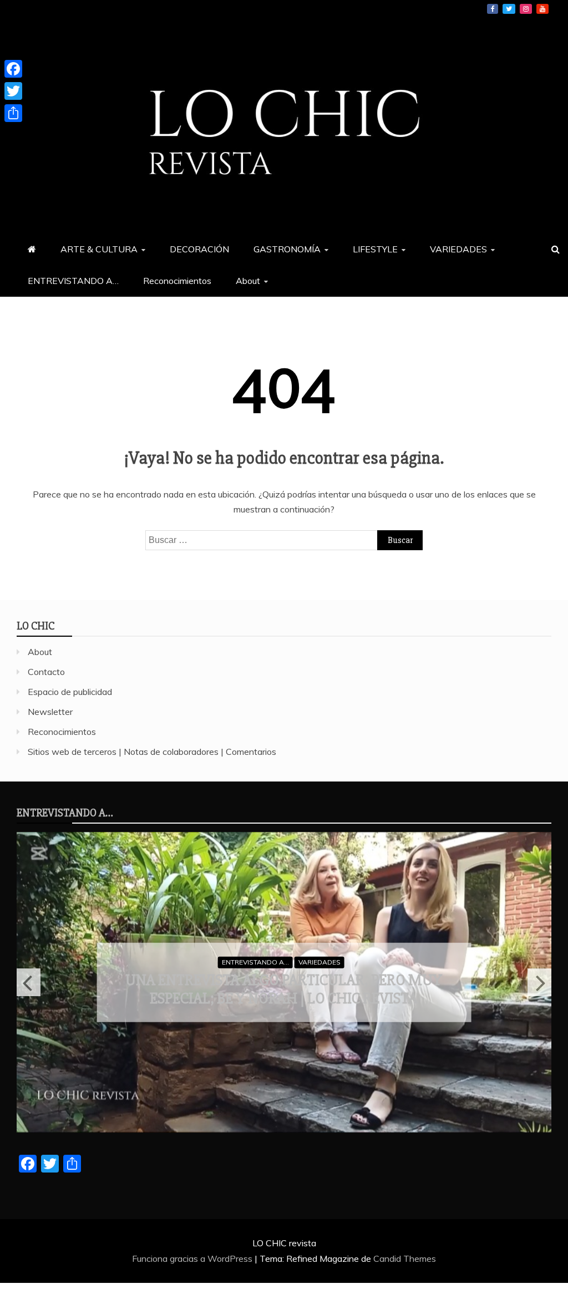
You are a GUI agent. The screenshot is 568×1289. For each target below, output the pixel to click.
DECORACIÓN (199, 249)
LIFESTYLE (375, 249)
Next (539, 982)
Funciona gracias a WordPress (193, 1258)
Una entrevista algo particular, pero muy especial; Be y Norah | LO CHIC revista (283, 989)
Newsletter (50, 711)
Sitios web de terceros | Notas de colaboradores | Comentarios (152, 751)
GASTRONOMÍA (287, 249)
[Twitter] (13, 91)
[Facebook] (13, 69)
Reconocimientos (177, 280)
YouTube (542, 9)
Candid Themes (404, 1258)
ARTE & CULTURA (99, 249)
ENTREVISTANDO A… (73, 280)
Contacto (46, 671)
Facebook (492, 9)
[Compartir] (13, 113)
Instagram (526, 9)
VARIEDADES (458, 249)
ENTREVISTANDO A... (255, 962)
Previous (28, 982)
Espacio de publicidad (70, 691)
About (248, 280)
